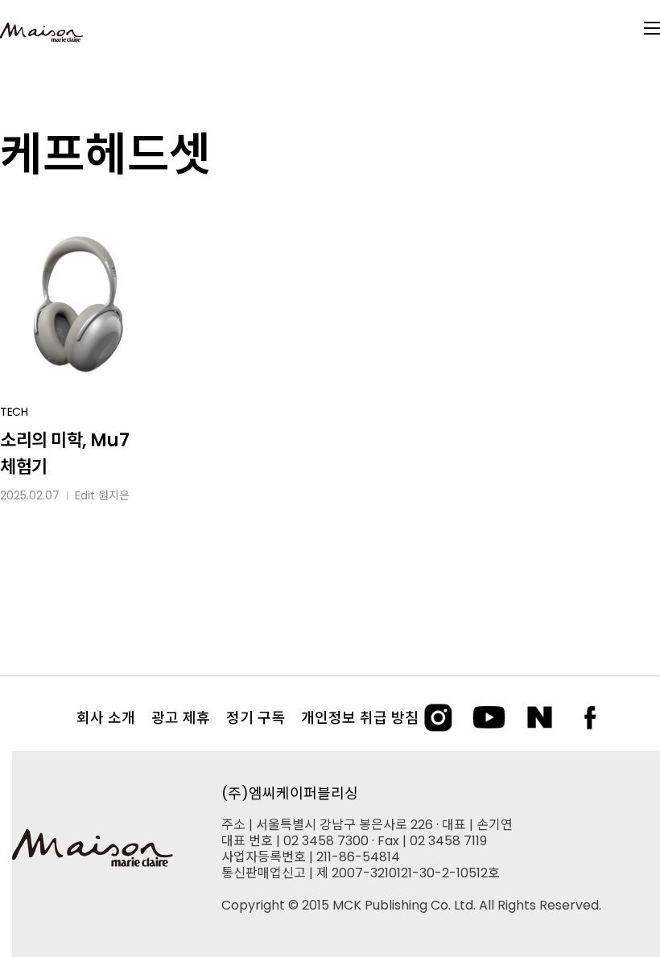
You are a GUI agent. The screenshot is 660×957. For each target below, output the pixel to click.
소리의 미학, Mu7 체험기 (64, 453)
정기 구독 (255, 718)
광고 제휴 (180, 718)
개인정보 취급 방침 (360, 718)
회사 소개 (105, 718)
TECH (14, 412)
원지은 (114, 495)
